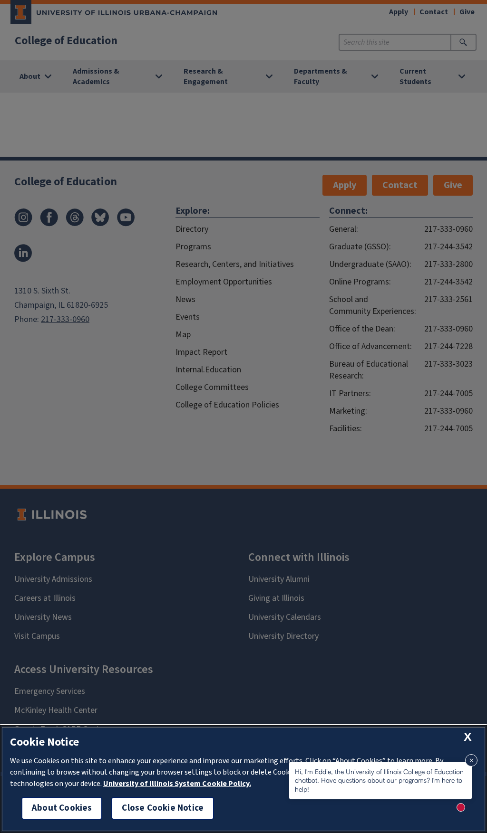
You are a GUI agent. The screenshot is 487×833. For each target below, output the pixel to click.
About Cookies (62, 808)
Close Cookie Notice (163, 808)
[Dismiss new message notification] (471, 760)
